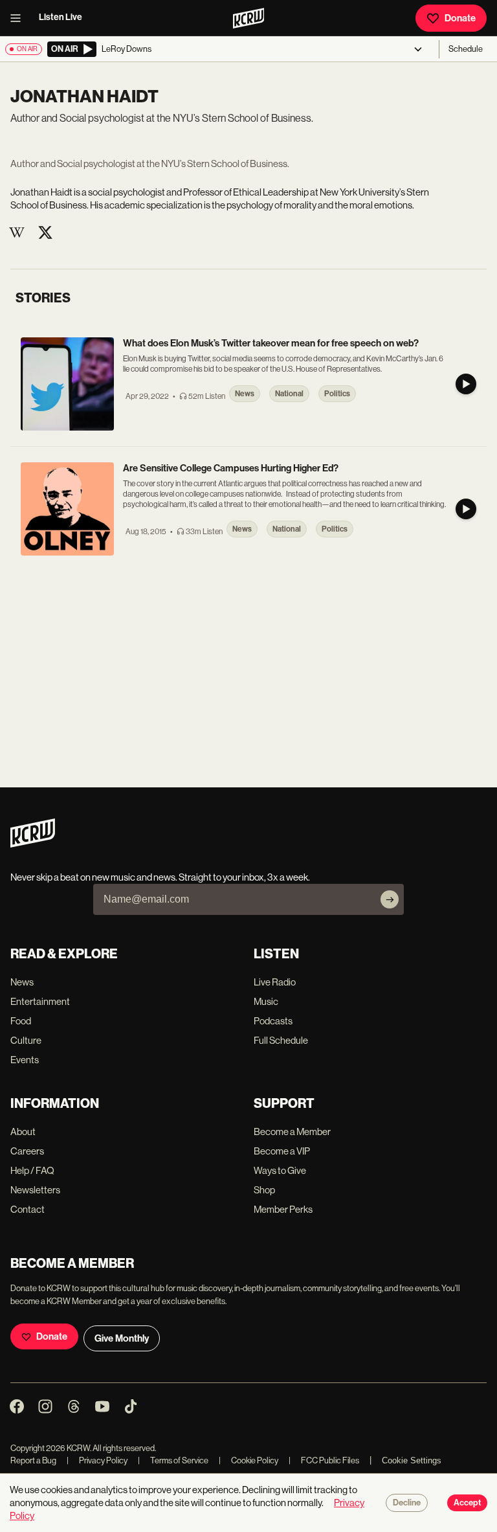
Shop (264, 1189)
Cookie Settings (411, 1460)
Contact (27, 1209)
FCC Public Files (324, 1460)
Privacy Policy (97, 1460)
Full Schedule (281, 1040)
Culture (25, 1040)
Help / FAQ (32, 1170)
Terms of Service (173, 1460)
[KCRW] (32, 844)
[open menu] (19, 18)
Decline (407, 1503)
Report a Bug (33, 1460)
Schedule (465, 49)
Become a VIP (282, 1150)
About (23, 1131)
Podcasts (273, 1020)
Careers (27, 1150)
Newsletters (35, 1189)
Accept (467, 1503)
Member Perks (283, 1209)
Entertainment (40, 1001)
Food (20, 1020)
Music (266, 1001)
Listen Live (60, 17)
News (22, 981)
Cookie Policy (248, 1460)
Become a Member (292, 1131)
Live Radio (275, 981)
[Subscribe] (390, 899)
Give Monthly (121, 1338)
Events (24, 1059)
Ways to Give (280, 1170)
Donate (460, 18)
